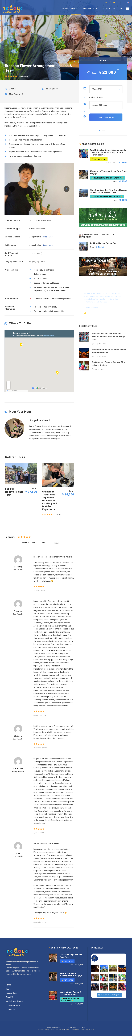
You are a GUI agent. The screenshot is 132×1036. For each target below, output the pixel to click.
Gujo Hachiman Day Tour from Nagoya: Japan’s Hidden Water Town (108, 191)
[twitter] (114, 2)
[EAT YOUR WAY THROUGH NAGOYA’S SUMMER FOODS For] (104, 977)
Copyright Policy (57, 1030)
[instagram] (118, 2)
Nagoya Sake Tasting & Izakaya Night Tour (70, 993)
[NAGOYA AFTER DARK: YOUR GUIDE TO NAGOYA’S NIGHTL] (113, 977)
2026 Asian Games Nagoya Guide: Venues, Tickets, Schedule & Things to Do (108, 336)
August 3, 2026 (100, 357)
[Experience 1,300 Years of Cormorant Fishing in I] (95, 968)
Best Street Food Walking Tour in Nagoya (71, 974)
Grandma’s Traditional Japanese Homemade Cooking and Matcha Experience (49, 500)
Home (65, 8)
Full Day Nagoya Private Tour (103, 243)
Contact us (110, 8)
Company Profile (13, 1005)
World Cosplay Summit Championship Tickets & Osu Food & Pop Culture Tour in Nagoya (108, 152)
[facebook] (110, 2)
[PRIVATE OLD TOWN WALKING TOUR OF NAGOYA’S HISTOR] (104, 987)
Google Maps (48, 237)
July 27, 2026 (99, 369)
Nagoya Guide (90, 9)
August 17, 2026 (100, 344)
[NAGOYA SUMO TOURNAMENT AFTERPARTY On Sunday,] (113, 987)
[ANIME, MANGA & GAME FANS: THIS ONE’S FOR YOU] (122, 987)
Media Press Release (14, 1001)
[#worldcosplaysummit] (122, 977)
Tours (74, 9)
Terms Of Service (72, 1030)
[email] (106, 2)
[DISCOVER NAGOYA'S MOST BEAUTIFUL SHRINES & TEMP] (113, 968)
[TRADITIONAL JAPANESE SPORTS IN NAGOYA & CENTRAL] (95, 987)
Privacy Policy (43, 1030)
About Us (10, 997)
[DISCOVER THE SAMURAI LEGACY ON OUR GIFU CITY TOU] (104, 968)
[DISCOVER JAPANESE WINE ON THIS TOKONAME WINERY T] (95, 977)
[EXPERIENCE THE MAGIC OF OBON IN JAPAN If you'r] (122, 968)
